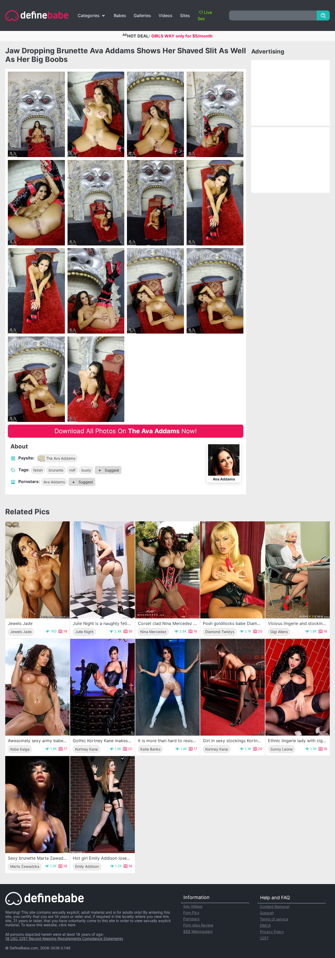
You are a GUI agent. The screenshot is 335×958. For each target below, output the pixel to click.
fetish (38, 470)
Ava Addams (54, 482)
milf (72, 470)
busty (86, 470)
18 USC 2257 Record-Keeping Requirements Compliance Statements (64, 938)
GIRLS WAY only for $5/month (182, 36)
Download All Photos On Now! (125, 431)
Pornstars (191, 919)
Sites (185, 15)
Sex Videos (192, 906)
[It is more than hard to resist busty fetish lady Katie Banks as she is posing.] (167, 687)
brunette (56, 470)
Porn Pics (191, 912)
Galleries (142, 15)
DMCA (265, 925)
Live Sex (205, 15)
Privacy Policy (272, 931)
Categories (88, 15)
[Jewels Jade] (37, 569)
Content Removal (274, 906)
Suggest (111, 470)
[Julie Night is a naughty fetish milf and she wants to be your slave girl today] (102, 569)
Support (267, 913)
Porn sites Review (198, 925)
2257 (264, 938)
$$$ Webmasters (198, 931)
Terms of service (274, 919)
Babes (120, 15)
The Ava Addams (60, 458)
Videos (165, 15)
